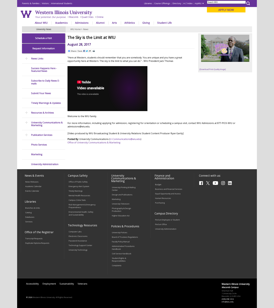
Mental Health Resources (79, 195)
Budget (158, 184)
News (85, 29)
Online (99, 17)
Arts (114, 22)
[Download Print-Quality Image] (213, 69)
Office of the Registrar (39, 232)
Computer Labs (75, 231)
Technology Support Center (80, 245)
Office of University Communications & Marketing (94, 142)
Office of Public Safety (78, 181)
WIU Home (75, 29)
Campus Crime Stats (77, 200)
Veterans (82, 283)
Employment (49, 283)
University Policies (119, 232)
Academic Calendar (33, 186)
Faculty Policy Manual (121, 241)
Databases (29, 217)
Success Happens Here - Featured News (44, 69)
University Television (120, 203)
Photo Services (39, 144)
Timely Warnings (76, 191)
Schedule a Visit (43, 38)
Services (29, 221)
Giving (146, 22)
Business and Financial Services (168, 189)
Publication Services (41, 135)
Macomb (73, 17)
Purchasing (160, 202)
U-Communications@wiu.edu (125, 139)
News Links (37, 58)
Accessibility (32, 283)
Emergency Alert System (79, 186)
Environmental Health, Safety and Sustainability (81, 213)
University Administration (44, 164)
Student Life (164, 22)
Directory (176, 3)
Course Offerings (162, 3)
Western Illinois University (63, 12)
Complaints (116, 265)
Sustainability (67, 283)
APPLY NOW (226, 9)
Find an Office (161, 224)
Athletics (129, 22)
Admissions (81, 22)
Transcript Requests (34, 238)
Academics (61, 22)
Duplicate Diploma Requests (37, 243)
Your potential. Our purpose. (50, 17)
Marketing (36, 154)
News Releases (32, 181)
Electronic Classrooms (78, 236)
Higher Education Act (120, 215)
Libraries (148, 3)
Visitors (45, 3)
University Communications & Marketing (47, 124)
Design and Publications (122, 194)
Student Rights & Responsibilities (119, 259)
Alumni (100, 22)
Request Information (43, 48)
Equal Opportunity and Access (168, 193)
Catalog (28, 212)
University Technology (78, 250)
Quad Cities (87, 17)
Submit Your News (41, 93)
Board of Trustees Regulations (125, 237)
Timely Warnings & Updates (46, 103)
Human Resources (163, 198)
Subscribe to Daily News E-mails (45, 82)
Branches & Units (32, 208)
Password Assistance (78, 240)
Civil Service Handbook (121, 253)
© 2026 (29, 297)
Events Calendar (32, 191)
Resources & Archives (42, 112)
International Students (61, 3)
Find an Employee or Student (167, 219)
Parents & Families (31, 3)
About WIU (41, 22)
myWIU (198, 3)
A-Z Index (188, 3)
